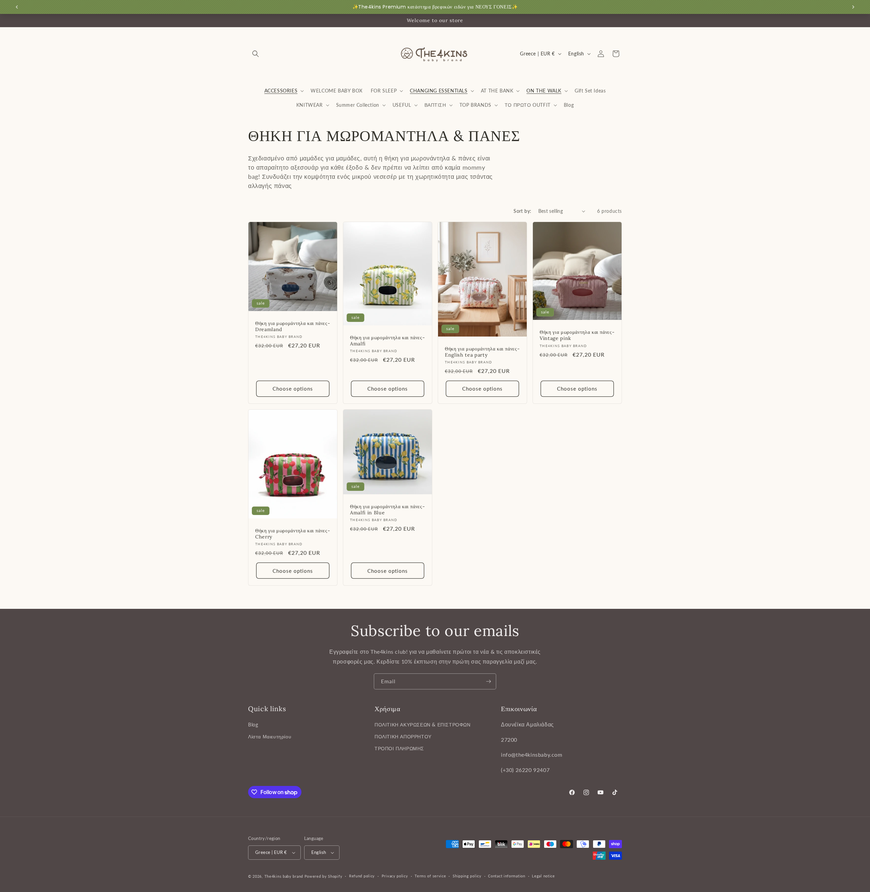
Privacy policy (395, 876)
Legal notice (543, 876)
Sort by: (522, 211)
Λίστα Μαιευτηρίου (269, 736)
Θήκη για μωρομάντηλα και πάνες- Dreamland (292, 326)
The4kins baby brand (283, 876)
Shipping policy (467, 876)
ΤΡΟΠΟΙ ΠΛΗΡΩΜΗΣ (399, 748)
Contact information (506, 876)
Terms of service (430, 876)
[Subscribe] (488, 681)
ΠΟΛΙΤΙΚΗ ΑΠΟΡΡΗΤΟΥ (403, 736)
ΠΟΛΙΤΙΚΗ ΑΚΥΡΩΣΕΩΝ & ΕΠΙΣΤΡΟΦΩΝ (423, 724)
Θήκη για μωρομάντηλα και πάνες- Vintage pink (577, 335)
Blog (253, 724)
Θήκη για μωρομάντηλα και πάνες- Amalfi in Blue (387, 509)
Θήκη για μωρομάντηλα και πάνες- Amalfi (387, 340)
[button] (255, 53)
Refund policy (362, 876)
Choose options (293, 389)
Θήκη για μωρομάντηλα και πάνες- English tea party (482, 352)
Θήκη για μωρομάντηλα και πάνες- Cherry (292, 534)
